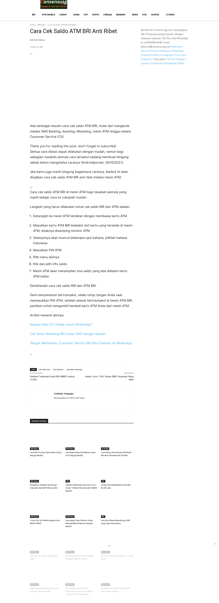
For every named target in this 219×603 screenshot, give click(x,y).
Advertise (176, 46)
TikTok (170, 59)
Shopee (180, 59)
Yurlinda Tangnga (63, 393)
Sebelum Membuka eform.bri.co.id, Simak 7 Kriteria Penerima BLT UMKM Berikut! (81, 488)
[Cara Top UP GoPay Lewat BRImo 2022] (46, 542)
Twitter (155, 55)
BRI (67, 481)
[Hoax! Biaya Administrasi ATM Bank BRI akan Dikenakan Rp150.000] (117, 438)
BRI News (41, 25)
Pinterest (146, 59)
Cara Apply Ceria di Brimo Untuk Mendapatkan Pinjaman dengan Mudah (79, 523)
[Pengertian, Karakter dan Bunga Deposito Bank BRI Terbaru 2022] (46, 471)
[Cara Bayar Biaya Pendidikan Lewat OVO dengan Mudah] (82, 438)
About (144, 50)
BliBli (181, 63)
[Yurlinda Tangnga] (42, 399)
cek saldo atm (44, 369)
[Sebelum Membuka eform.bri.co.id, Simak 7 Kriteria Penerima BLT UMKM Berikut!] (82, 471)
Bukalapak (171, 63)
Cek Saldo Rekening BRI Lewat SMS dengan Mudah (67, 334)
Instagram (167, 55)
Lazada (145, 63)
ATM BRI (105, 449)
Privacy (153, 50)
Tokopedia (157, 63)
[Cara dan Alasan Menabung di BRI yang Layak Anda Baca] (117, 506)
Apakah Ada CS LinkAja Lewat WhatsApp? (61, 324)
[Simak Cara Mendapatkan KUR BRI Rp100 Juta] (117, 471)
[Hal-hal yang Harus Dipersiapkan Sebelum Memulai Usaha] (82, 542)
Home (32, 25)
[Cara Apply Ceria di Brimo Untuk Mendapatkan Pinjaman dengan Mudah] (82, 506)
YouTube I (181, 55)
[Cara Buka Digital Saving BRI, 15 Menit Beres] (117, 542)
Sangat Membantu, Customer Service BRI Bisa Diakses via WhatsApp (81, 343)
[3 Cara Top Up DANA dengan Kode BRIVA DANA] (46, 506)
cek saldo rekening (74, 369)
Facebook (164, 50)
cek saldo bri (58, 369)
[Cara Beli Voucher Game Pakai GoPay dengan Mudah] (46, 438)
